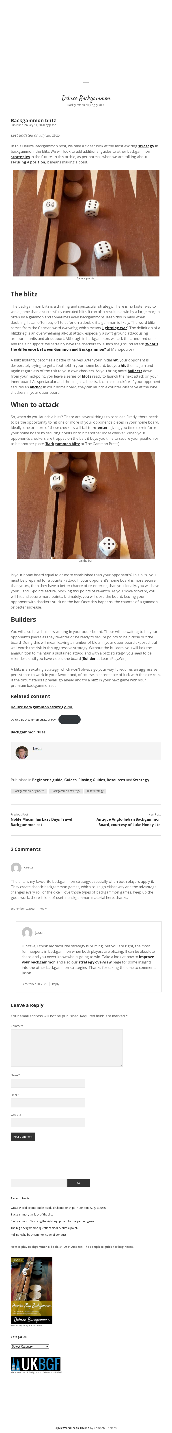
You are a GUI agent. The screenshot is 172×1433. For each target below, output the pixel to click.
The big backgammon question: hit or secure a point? (44, 1228)
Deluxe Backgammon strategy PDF (42, 707)
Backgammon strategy (66, 791)
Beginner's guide (47, 779)
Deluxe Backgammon (86, 98)
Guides (70, 779)
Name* (15, 1075)
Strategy (141, 779)
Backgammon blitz (63, 443)
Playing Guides (91, 779)
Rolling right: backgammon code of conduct (38, 1235)
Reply (43, 909)
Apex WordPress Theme (72, 1428)
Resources (116, 779)
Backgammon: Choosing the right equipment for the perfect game (52, 1221)
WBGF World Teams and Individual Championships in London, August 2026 (58, 1208)
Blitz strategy (95, 791)
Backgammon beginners (28, 791)
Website (16, 1115)
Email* (15, 1095)
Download (69, 719)
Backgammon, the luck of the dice (32, 1214)
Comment (17, 1026)
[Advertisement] (86, 39)
